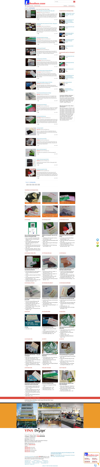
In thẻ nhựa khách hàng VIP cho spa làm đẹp (66, 354)
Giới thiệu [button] (65, 5)
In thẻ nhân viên (28, 339)
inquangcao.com (28, 460)
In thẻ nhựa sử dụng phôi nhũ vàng (47, 383)
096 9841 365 (27, 447)
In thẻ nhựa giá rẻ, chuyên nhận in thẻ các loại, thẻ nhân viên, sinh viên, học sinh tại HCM (32, 384)
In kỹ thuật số (62, 367)
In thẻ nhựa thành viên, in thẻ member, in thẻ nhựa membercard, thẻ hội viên (32, 269)
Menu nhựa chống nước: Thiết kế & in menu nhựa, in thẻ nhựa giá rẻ (66, 384)
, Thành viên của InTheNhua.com (43, 12)
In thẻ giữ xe (62, 311)
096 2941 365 (27, 450)
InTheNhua (33, 401)
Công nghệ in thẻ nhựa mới (48, 332)
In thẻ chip (27, 311)
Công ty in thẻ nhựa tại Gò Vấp (41, 138)
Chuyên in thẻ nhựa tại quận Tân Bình (43, 159)
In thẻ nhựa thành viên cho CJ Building (33, 364)
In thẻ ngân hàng (46, 311)
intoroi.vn (33, 461)
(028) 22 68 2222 (32, 444)
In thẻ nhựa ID (62, 253)
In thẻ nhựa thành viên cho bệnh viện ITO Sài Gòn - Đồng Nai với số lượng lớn (69, 21)
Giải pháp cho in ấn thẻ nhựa (65, 277)
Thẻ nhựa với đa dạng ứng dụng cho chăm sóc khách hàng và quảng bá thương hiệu (66, 269)
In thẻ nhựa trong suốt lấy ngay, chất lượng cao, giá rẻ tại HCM (32, 299)
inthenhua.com (45, 460)
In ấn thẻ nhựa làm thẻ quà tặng (66, 278)
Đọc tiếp (55, 19)
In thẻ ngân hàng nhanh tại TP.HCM (47, 327)
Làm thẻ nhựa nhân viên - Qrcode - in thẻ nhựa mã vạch (49, 269)
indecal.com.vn (39, 461)
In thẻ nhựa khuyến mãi (64, 283)
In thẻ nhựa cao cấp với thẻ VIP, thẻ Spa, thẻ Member (66, 236)
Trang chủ (26, 7)
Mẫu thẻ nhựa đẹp (37, 5)
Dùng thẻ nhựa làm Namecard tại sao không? (44, 92)
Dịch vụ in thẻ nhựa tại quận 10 (42, 149)
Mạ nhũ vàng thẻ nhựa (47, 387)
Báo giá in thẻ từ (46, 362)
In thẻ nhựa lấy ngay (29, 283)
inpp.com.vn (27, 464)
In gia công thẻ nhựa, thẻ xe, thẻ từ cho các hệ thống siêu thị (66, 328)
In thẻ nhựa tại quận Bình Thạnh (42, 169)
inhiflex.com (32, 464)
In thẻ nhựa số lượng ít (47, 283)
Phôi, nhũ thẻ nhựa (46, 367)
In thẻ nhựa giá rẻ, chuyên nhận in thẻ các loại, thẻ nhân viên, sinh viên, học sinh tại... (32, 387)
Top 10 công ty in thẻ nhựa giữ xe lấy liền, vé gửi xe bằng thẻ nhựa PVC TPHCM (32, 242)
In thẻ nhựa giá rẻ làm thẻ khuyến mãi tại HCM (66, 298)
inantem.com (46, 461)
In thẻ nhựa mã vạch (47, 253)
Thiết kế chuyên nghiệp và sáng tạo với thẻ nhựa (44, 82)
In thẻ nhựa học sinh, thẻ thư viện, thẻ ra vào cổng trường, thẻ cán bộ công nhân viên (33, 246)
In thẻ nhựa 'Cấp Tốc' (40, 128)
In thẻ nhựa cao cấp (64, 219)
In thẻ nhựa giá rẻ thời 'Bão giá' (42, 104)
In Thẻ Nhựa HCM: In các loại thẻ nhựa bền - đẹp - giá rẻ (45, 10)
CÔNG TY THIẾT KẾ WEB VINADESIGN (50, 465)
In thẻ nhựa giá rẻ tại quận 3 (41, 48)
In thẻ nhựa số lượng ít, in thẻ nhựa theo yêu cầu (50, 298)
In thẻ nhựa (27, 219)
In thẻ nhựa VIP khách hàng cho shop (67, 358)
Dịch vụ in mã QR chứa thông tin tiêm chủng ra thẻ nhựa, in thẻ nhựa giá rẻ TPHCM (32, 236)
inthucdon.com (27, 461)
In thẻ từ (44, 339)
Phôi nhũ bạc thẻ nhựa (47, 389)
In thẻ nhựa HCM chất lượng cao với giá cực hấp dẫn (67, 202)
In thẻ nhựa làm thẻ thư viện (41, 116)
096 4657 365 (27, 448)
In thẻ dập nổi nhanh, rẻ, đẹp (67, 216)
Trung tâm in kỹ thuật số (29, 456)
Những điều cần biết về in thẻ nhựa (42, 37)
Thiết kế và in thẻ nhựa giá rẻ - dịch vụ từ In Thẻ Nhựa (49, 236)
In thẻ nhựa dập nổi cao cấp (33, 216)
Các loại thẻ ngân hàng (47, 333)
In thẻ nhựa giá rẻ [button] (71, 5)
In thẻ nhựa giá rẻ (46, 219)
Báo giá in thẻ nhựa (30, 5)
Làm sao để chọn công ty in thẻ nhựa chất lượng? (44, 70)
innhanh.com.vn (37, 460)
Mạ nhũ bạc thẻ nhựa (47, 388)
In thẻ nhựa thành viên (30, 253)
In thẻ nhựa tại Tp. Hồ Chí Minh (42, 58)
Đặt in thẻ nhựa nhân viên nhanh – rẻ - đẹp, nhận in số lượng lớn (32, 355)
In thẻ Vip (61, 339)
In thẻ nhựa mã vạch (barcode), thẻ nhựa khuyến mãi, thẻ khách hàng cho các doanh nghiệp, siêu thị (50, 215)
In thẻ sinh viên (28, 367)
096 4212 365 (27, 451)
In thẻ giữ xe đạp (63, 334)
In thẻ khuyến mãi (63, 306)
